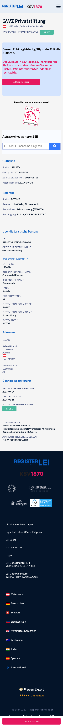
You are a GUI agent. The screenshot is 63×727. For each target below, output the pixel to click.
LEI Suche (11, 539)
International (18, 667)
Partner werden (14, 547)
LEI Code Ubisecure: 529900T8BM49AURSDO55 (22, 575)
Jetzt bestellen (31, 721)
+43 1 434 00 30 (18, 709)
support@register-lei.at (41, 709)
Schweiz (15, 612)
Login (9, 555)
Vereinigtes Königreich (23, 630)
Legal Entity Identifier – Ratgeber (24, 532)
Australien (17, 639)
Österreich (17, 594)
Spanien (15, 658)
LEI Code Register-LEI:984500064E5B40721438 (20, 564)
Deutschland (18, 603)
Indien (14, 649)
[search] (55, 146)
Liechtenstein (18, 621)
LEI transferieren (21, 81)
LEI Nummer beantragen (19, 524)
